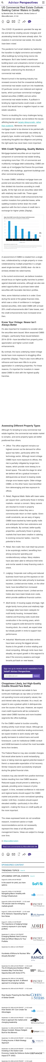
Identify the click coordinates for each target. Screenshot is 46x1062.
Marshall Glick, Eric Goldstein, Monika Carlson (19, 13)
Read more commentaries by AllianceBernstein (19, 838)
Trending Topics (10, 862)
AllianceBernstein (7, 16)
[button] (2, 21)
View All (22, 862)
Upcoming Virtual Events (15, 867)
